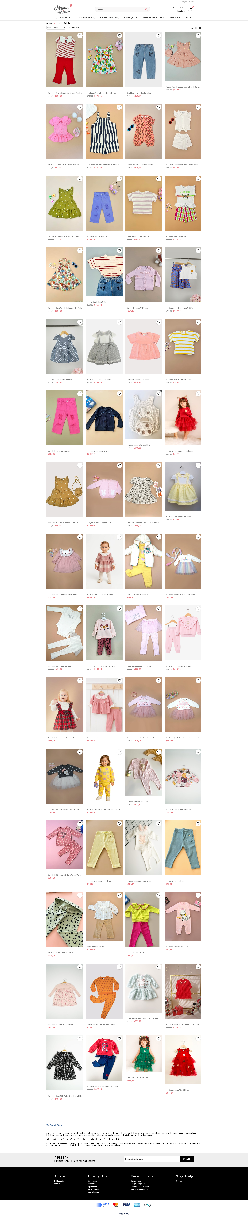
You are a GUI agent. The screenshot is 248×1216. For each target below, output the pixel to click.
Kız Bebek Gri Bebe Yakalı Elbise (99, 379)
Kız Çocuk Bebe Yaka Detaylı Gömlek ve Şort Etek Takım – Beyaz (183, 164)
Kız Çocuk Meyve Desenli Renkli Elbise (101, 93)
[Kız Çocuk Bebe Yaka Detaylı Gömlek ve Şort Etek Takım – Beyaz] (183, 132)
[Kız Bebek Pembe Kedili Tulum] (183, 918)
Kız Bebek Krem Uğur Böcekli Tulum (140, 445)
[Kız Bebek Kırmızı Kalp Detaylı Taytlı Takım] (104, 1059)
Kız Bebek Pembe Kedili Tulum (177, 946)
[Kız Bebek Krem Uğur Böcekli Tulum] (143, 416)
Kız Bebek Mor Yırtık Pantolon (98, 236)
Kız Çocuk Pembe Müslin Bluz (138, 379)
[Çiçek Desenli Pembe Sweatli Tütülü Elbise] (143, 706)
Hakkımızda (59, 1181)
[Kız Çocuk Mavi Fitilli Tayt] (183, 849)
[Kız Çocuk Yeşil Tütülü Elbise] (143, 1055)
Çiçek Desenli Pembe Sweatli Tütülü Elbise (142, 738)
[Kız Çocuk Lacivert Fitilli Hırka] (104, 419)
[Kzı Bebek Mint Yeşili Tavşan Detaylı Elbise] (143, 989)
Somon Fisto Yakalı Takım (96, 738)
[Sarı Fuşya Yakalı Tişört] (143, 921)
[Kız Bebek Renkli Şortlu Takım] (183, 204)
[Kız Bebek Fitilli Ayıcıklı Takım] (143, 773)
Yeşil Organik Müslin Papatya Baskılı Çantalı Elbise (65, 236)
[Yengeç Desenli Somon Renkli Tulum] (143, 132)
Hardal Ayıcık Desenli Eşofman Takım (101, 1024)
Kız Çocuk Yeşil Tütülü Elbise (137, 1077)
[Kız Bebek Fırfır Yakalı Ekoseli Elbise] (104, 562)
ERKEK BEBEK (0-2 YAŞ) (153, 17)
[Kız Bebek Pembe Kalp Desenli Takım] (183, 634)
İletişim (57, 1184)
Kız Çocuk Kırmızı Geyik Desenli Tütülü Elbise (182, 1024)
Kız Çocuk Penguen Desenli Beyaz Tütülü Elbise (65, 809)
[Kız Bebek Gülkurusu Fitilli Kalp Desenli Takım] (65, 846)
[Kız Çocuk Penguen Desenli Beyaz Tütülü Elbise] (65, 777)
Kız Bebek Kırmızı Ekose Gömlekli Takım (63, 738)
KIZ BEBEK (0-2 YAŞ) (109, 17)
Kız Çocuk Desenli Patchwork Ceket (179, 809)
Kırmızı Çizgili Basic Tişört (96, 302)
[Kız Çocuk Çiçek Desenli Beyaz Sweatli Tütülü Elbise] (183, 706)
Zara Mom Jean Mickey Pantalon (139, 93)
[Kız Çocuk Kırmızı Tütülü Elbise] (183, 1061)
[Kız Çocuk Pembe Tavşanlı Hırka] (104, 491)
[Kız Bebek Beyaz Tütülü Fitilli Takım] (65, 634)
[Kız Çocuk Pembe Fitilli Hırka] (143, 276)
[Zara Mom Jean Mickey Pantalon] (143, 61)
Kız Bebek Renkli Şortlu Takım (177, 236)
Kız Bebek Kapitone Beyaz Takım (139, 881)
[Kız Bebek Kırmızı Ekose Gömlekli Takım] (65, 706)
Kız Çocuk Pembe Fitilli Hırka (137, 308)
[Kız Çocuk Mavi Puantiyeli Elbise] (65, 348)
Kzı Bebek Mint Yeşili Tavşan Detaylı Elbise (142, 1018)
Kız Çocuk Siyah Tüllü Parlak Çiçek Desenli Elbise (65, 1096)
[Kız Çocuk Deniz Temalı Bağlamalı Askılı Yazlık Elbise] (65, 276)
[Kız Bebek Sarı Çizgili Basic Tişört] (183, 348)
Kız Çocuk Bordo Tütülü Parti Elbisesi (179, 451)
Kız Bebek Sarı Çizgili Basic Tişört (178, 379)
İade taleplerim (94, 1192)
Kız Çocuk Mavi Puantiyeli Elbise (60, 379)
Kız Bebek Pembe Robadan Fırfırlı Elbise (63, 594)
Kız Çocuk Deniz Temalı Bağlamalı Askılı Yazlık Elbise (65, 308)
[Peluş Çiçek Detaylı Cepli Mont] (143, 562)
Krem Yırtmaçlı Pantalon (96, 946)
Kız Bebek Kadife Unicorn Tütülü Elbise (180, 594)
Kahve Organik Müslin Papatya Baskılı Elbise (64, 523)
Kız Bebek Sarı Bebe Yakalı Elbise (178, 516)
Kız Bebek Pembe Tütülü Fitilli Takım (140, 666)
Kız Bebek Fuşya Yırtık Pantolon (59, 451)
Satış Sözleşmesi (138, 1184)
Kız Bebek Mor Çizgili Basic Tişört (139, 236)
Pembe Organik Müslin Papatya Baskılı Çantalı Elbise (183, 87)
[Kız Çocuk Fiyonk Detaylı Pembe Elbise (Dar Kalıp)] (65, 132)
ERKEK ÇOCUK (130, 17)
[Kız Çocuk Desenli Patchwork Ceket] (183, 777)
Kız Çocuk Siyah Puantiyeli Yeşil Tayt (61, 952)
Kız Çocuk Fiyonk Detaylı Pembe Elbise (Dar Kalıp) (65, 164)
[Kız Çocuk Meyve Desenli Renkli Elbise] (104, 61)
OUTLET (188, 17)
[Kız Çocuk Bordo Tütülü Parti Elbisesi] (183, 419)
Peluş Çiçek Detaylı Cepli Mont (138, 594)
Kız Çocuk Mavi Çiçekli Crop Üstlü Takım (181, 308)
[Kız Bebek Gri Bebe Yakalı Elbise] (104, 348)
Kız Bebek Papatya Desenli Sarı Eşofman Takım (104, 809)
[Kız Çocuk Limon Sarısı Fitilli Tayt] (104, 849)
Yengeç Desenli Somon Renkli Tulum (140, 164)
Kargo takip (92, 1181)
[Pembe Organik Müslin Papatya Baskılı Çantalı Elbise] (183, 58)
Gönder (186, 1159)
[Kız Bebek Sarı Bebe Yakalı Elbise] (183, 488)
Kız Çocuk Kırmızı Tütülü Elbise (177, 1090)
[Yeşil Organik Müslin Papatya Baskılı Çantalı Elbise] (65, 204)
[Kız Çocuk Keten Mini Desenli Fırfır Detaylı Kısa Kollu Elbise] (143, 491)
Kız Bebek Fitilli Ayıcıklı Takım (137, 801)
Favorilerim (181, 11)
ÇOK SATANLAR (63, 17)
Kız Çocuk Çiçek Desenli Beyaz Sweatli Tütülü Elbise (183, 738)
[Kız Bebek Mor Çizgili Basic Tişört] (143, 204)
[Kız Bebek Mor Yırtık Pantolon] (104, 204)
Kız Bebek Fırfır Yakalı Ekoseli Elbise (100, 594)
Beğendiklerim (93, 1189)
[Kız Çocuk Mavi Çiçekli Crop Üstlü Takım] (183, 276)
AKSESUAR (174, 17)
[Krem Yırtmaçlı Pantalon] (104, 918)
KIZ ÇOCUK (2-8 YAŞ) (85, 17)
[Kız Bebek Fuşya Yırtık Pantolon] (65, 419)
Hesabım (91, 1184)
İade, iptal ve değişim (139, 1189)
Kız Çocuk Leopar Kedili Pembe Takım (101, 666)
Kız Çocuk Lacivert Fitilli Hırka (98, 451)
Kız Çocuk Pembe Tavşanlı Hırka (99, 523)
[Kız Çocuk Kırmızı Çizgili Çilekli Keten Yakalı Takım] (65, 61)
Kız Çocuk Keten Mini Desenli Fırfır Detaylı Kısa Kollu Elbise (144, 523)
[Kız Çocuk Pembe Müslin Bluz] (143, 348)
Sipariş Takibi (136, 1181)
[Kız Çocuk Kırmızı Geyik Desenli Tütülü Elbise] (183, 992)
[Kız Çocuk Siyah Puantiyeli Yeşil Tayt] (65, 921)
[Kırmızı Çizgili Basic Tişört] (104, 273)
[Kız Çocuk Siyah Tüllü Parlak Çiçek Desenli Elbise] (65, 1064)
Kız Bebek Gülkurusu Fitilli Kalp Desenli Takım (64, 875)
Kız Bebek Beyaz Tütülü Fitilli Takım (60, 666)
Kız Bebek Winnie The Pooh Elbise (60, 1024)
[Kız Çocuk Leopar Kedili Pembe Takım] (104, 634)
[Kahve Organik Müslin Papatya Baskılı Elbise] (65, 491)
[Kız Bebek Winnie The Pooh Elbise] (65, 992)
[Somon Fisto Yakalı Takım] (104, 706)
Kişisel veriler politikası (140, 1187)
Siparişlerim (92, 1187)
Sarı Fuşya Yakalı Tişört (135, 952)
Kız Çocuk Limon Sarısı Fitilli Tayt (99, 881)
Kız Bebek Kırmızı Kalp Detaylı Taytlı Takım (102, 1086)
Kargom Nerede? (188, 2)
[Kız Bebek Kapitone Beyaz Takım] (143, 849)
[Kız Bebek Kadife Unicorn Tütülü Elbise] (183, 562)
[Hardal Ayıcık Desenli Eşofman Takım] (104, 992)
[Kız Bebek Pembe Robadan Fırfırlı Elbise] (65, 562)
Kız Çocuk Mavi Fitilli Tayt (175, 881)
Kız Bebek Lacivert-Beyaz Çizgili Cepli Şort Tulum (104, 164)
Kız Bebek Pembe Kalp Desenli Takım (179, 666)
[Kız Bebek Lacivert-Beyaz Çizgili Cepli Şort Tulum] (104, 132)
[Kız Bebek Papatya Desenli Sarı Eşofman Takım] (104, 777)
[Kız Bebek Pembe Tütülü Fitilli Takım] (143, 634)
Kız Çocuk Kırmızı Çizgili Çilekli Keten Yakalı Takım (65, 93)
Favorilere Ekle (80, 35)
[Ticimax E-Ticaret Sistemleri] (124, 1214)
